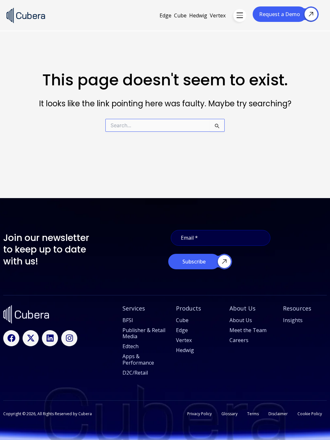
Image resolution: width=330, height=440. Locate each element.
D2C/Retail (135, 372)
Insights (293, 320)
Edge (165, 15)
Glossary (229, 413)
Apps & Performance (138, 359)
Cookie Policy (309, 413)
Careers (238, 340)
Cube (180, 15)
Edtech (130, 346)
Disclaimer (278, 413)
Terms (253, 413)
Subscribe (194, 261)
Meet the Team (248, 330)
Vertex (218, 15)
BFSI (127, 320)
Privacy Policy (199, 413)
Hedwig (198, 15)
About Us (240, 320)
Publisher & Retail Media (143, 333)
